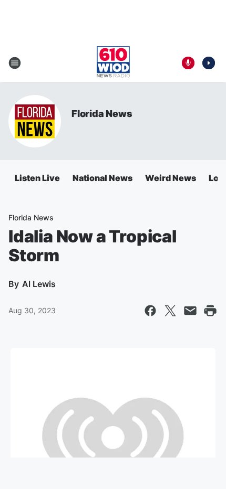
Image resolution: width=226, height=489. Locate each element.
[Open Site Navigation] (14, 63)
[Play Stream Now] (208, 63)
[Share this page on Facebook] (150, 310)
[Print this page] (210, 310)
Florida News (101, 113)
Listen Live (37, 178)
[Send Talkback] (188, 63)
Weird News (170, 178)
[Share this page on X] (170, 310)
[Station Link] (113, 63)
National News (102, 178)
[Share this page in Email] (190, 310)
